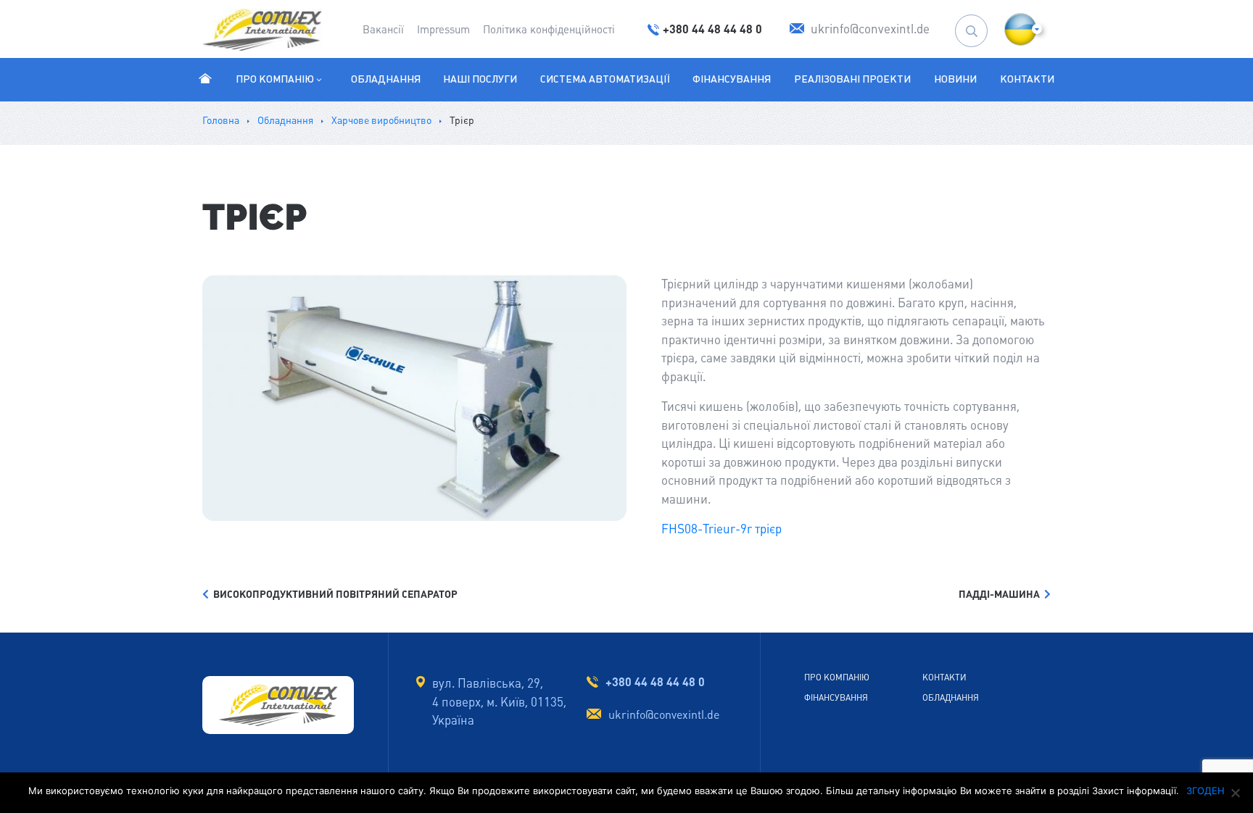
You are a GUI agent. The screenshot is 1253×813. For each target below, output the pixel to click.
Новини (955, 79)
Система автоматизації (604, 79)
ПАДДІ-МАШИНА (1001, 594)
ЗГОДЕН (1205, 790)
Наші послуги (480, 79)
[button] (1020, 29)
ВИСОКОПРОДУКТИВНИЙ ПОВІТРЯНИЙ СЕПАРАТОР (333, 594)
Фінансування (731, 79)
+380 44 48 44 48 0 (655, 681)
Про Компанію (275, 79)
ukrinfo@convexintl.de (663, 715)
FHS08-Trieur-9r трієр (721, 529)
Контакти (1027, 79)
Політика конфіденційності (549, 29)
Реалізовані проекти (852, 79)
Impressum (443, 29)
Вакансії (383, 29)
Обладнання (386, 79)
